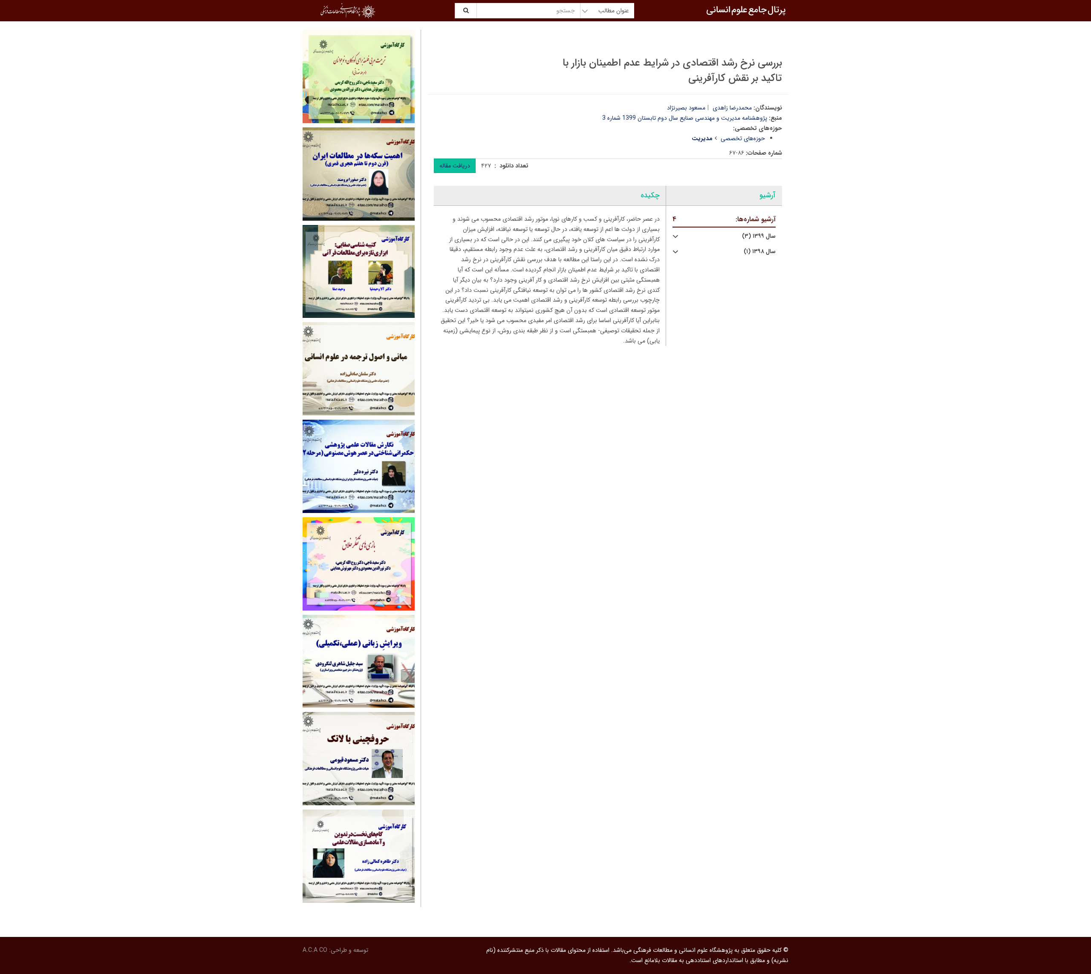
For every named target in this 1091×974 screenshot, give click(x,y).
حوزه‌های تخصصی (743, 138)
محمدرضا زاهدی (732, 107)
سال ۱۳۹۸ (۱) (760, 251)
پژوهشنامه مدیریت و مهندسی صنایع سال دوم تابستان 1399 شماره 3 (684, 118)
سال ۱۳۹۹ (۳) (759, 236)
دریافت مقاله (454, 165)
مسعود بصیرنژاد (686, 107)
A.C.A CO (315, 950)
